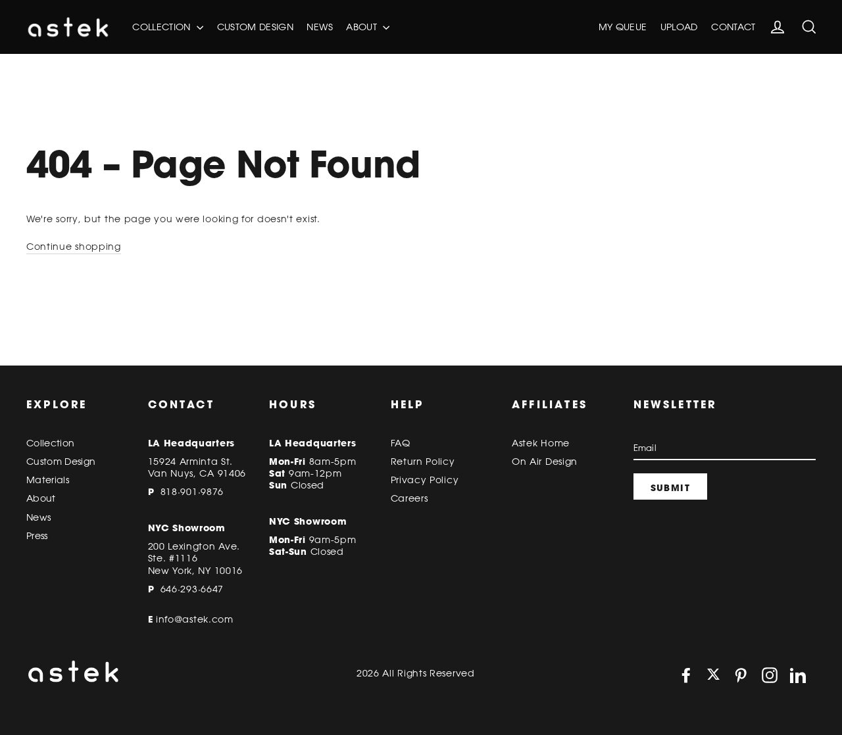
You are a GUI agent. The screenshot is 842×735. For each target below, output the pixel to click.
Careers (409, 498)
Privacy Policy (425, 479)
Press (37, 536)
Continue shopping (73, 246)
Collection (162, 27)
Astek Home (541, 443)
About (363, 27)
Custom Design (255, 27)
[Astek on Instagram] (770, 675)
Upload (679, 27)
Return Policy (423, 461)
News (319, 27)
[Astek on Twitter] (713, 675)
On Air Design (545, 461)
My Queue (623, 27)
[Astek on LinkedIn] (798, 675)
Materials (47, 480)
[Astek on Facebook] (686, 675)
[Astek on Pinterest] (741, 675)
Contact (733, 27)
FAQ (400, 443)
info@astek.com (195, 619)
